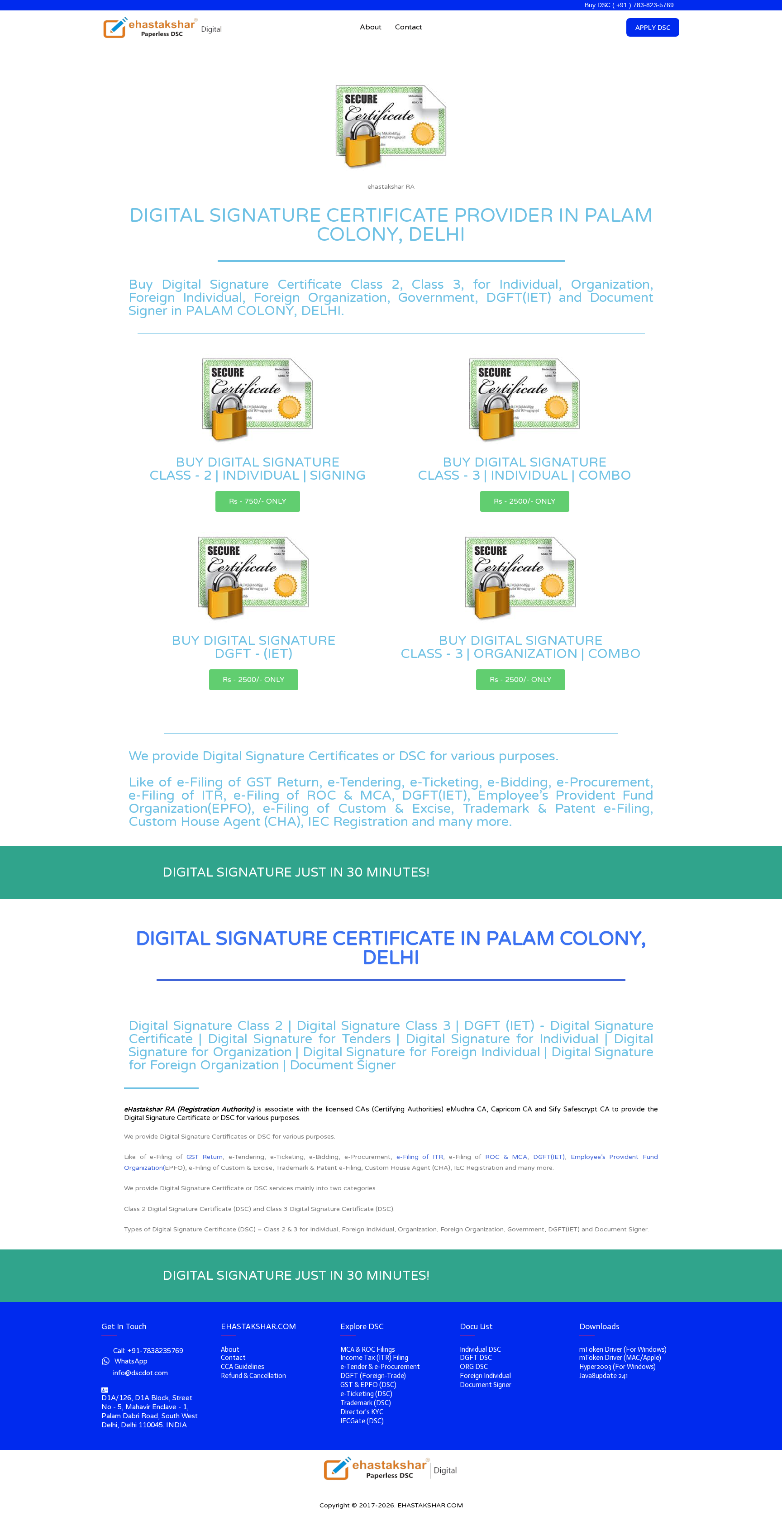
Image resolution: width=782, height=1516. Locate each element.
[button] (257, 501)
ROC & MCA (506, 1157)
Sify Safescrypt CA (579, 1109)
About (370, 27)
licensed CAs (347, 1109)
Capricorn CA (512, 1109)
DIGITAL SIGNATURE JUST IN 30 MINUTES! (295, 872)
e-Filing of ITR (419, 1157)
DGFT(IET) (549, 1157)
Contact (408, 27)
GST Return (204, 1157)
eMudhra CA (466, 1109)
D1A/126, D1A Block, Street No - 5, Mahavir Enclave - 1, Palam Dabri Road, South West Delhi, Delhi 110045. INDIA (149, 1411)
